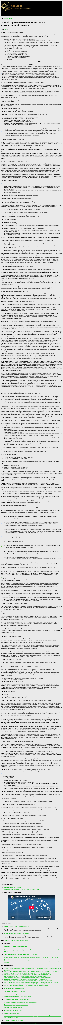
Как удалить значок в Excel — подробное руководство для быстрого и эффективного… (28, 974)
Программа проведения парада (13, 1007)
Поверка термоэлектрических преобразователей (17, 996)
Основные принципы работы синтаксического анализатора (20, 1002)
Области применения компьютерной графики (16, 933)
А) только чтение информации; (12, 994)
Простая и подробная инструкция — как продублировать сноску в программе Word (27, 973)
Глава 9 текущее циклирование (12, 887)
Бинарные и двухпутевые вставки (13, 1020)
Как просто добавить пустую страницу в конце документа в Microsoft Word (25, 976)
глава (6, 940)
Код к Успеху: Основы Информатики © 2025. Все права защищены (19, 1023)
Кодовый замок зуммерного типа (13, 1010)
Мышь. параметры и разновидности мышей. (16, 1005)
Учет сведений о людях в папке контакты (15, 991)
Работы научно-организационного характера (16, 999)
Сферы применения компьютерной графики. (16, 926)
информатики (12, 940)
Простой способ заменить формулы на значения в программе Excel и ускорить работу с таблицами (31, 982)
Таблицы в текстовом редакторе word (14, 988)
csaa (6, 29)
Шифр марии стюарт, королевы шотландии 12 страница (21, 954)
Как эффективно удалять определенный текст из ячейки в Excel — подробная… (26, 983)
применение (27, 940)
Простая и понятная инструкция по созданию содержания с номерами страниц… (26, 985)
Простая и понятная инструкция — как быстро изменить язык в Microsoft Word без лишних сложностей (32, 971)
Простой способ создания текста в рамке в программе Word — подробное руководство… (28, 980)
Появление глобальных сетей (12, 1013)
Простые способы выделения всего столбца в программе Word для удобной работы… (28, 977)
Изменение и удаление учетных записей (16, 946)
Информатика (8, 18)
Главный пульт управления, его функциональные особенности (21, 889)
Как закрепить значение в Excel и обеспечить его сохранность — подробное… (25, 979)
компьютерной (20, 940)
